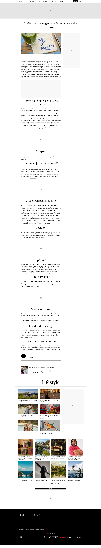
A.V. (69, 519)
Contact (33, 522)
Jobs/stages (34, 519)
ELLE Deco (56, 1)
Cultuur (39, 1)
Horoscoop (44, 1)
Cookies (20, 525)
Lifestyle (50, 382)
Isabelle (51, 27)
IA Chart (70, 522)
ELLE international (48, 519)
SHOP (75, 1)
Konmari (34, 237)
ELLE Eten (51, 1)
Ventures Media (47, 522)
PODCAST (62, 1)
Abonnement (22, 519)
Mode (30, 1)
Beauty (33, 1)
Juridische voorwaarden (61, 519)
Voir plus (50, 488)
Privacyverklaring (60, 522)
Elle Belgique (22, 522)
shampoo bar (33, 178)
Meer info (45, 529)
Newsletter (81, 1)
